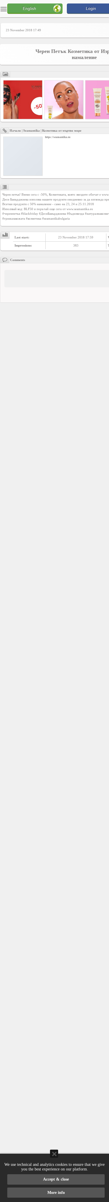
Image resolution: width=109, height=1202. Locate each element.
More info (56, 1192)
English (29, 8)
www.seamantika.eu (80, 209)
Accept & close (56, 1179)
